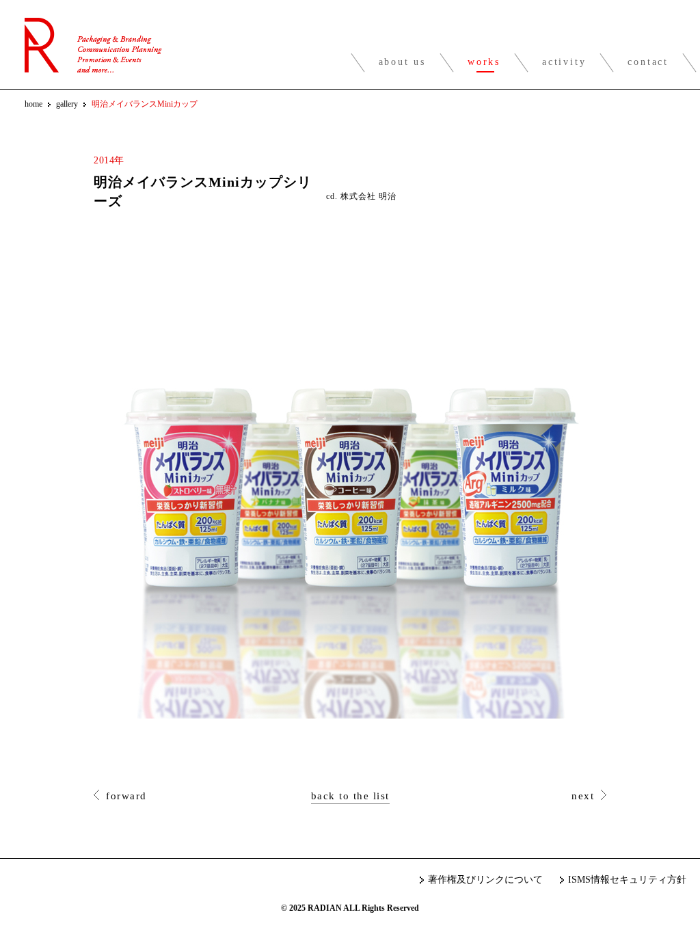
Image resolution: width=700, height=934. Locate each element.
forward (126, 795)
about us (402, 62)
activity (564, 62)
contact (648, 62)
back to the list (350, 795)
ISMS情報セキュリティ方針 (627, 880)
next (582, 795)
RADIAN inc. (94, 45)
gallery (67, 104)
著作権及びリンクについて (485, 880)
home (33, 104)
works (484, 62)
